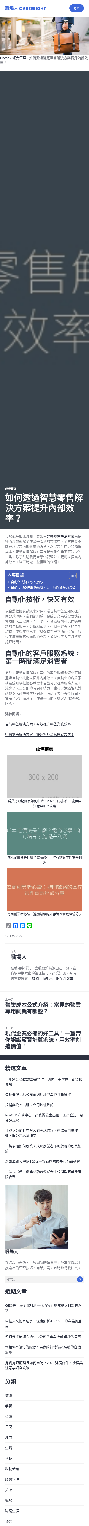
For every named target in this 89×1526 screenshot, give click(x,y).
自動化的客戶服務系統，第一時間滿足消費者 (43, 587)
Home (4, 58)
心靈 (8, 1416)
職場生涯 (12, 1511)
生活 (8, 1448)
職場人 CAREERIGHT (25, 9)
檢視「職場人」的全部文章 (52, 978)
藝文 (8, 1521)
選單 (77, 8)
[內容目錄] (73, 575)
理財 (8, 1437)
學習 (8, 1406)
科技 (8, 1458)
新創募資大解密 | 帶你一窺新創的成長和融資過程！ (44, 1161)
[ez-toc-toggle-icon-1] (71, 575)
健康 (8, 1395)
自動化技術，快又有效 (27, 582)
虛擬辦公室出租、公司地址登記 (29, 1105)
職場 (8, 1500)
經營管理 (19, 58)
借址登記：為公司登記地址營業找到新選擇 (38, 1095)
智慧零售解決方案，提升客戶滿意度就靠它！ (39, 734)
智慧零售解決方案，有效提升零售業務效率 (38, 724)
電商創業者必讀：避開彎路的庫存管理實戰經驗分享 (44, 914)
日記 (8, 1427)
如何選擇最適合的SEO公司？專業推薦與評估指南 (43, 1337)
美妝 (8, 1490)
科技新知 (12, 1469)
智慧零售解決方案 (60, 536)
